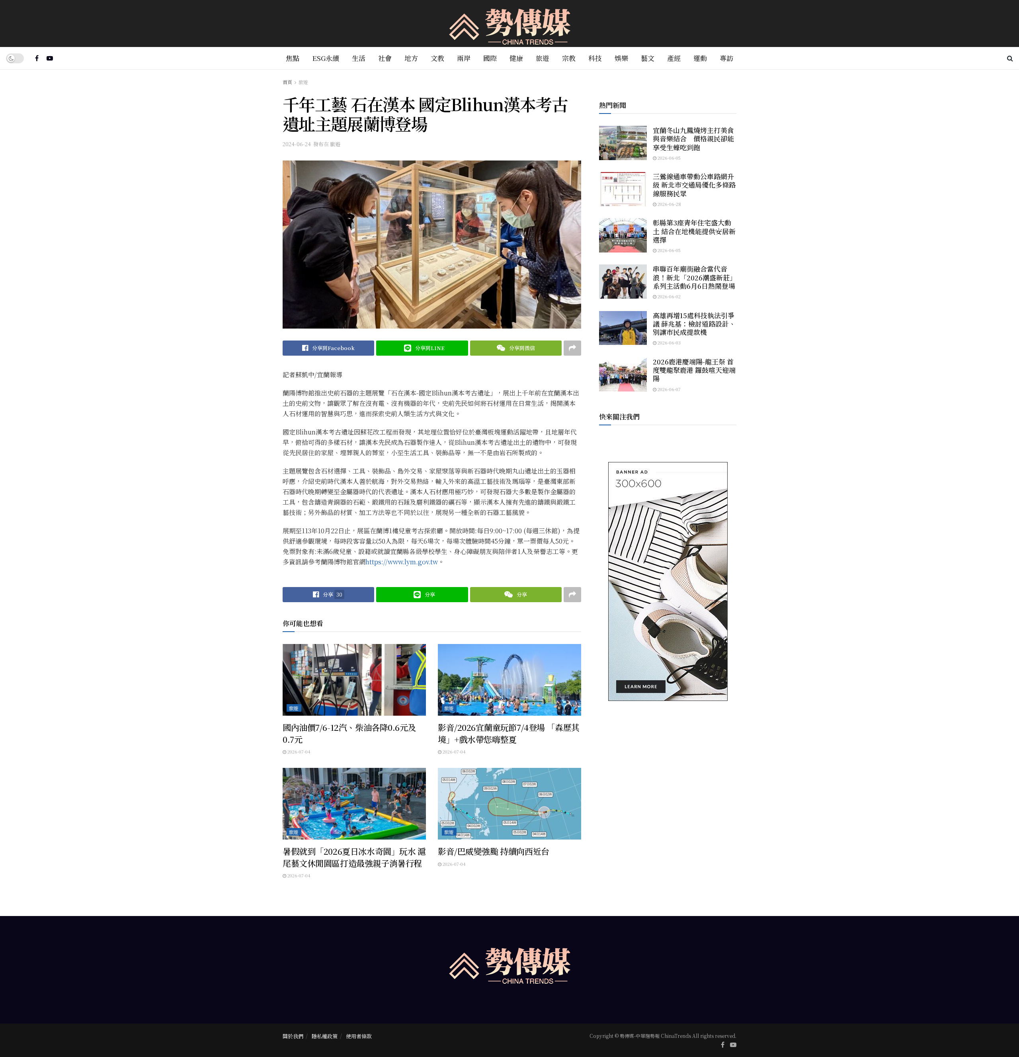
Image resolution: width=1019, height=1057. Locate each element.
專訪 (726, 58)
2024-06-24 (297, 144)
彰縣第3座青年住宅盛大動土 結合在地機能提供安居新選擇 (694, 231)
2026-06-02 (668, 296)
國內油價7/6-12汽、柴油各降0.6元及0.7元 (349, 733)
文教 (437, 58)
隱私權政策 (325, 1036)
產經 (674, 58)
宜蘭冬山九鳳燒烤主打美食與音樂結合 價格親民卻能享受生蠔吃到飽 (693, 138)
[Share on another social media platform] (572, 348)
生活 (358, 58)
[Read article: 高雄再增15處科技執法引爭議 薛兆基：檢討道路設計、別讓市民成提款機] (623, 328)
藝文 (647, 58)
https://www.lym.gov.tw (401, 561)
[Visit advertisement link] (667, 581)
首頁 (287, 81)
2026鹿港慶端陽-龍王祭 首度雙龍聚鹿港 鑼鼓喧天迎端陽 (694, 370)
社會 (385, 58)
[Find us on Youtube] (50, 58)
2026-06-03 (668, 342)
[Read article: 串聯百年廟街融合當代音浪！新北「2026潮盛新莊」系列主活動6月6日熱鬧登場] (623, 281)
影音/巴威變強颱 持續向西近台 (493, 851)
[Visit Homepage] (509, 24)
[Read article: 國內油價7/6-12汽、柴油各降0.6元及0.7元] (354, 680)
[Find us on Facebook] (37, 58)
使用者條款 (359, 1036)
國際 (490, 58)
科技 (595, 58)
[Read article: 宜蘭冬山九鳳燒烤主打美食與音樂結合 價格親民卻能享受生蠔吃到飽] (623, 143)
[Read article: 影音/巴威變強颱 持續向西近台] (509, 804)
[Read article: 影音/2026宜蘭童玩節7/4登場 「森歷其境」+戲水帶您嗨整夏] (509, 680)
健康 (516, 58)
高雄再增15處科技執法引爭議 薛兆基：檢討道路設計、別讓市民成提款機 (694, 323)
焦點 (292, 58)
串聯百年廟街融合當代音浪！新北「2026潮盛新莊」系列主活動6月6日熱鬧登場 (694, 277)
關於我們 (293, 1036)
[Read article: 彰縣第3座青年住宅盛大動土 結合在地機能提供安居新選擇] (623, 235)
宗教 (569, 58)
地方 (411, 58)
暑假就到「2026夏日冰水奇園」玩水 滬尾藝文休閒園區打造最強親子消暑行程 (354, 857)
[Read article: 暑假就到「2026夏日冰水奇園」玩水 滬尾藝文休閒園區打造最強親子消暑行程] (354, 804)
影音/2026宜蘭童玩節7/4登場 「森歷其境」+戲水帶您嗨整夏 (509, 733)
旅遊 (542, 58)
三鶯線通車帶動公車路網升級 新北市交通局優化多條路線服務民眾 (694, 184)
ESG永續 (325, 58)
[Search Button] (1010, 58)
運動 (700, 58)
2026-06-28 (668, 204)
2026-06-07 (668, 389)
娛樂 (621, 58)
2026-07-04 (298, 751)
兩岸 (463, 58)
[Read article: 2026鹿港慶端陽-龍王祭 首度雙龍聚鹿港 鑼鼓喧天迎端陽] (623, 374)
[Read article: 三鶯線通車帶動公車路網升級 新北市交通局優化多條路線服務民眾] (623, 189)
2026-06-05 (668, 158)
